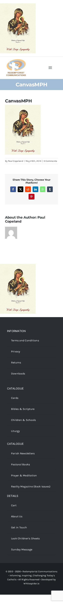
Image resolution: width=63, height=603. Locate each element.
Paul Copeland (15, 161)
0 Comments (50, 161)
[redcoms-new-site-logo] (16, 61)
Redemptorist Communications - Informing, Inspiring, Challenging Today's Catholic (32, 575)
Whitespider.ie (31, 583)
